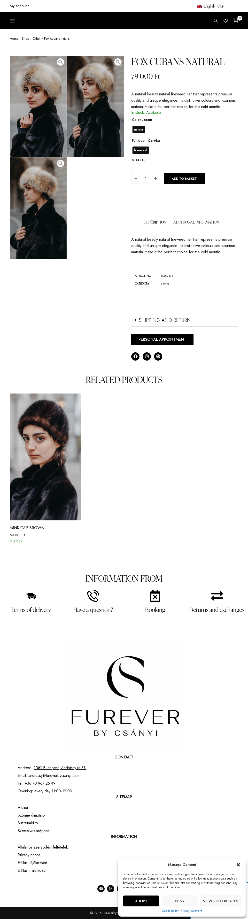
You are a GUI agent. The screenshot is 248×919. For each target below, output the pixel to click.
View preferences (220, 901)
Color (136, 119)
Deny (180, 901)
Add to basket (184, 178)
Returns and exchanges (217, 609)
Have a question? (93, 609)
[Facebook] (135, 356)
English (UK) (212, 6)
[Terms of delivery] (31, 596)
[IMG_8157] (95, 106)
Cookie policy (170, 911)
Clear (141, 160)
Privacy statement (191, 911)
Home (14, 38)
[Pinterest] (158, 356)
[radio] (138, 129)
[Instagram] (147, 356)
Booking (155, 609)
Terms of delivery (31, 609)
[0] (235, 20)
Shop (25, 38)
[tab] (155, 224)
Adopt (141, 901)
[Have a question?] (93, 596)
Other (36, 38)
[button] (238, 864)
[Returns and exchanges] (217, 596)
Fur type (138, 140)
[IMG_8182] (38, 106)
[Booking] (155, 596)
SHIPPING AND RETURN (165, 320)
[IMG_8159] (38, 208)
